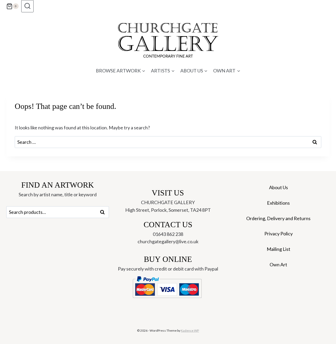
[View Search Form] (27, 6)
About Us (278, 187)
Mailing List (278, 249)
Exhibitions (278, 203)
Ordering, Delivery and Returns (278, 218)
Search (104, 212)
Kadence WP (190, 330)
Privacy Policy (278, 233)
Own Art (278, 264)
